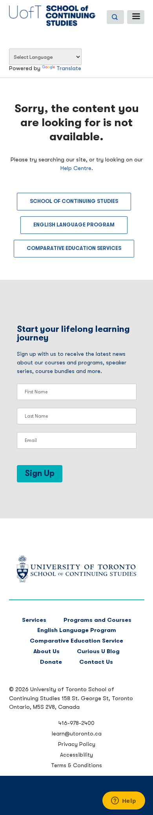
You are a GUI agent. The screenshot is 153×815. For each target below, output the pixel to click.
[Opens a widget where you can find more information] (123, 801)
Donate (51, 662)
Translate (68, 68)
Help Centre (75, 168)
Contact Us (96, 662)
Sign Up (40, 473)
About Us (46, 651)
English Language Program (74, 225)
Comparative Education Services (74, 248)
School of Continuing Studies (74, 201)
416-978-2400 (76, 723)
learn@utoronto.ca (77, 733)
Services (34, 620)
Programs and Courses (97, 620)
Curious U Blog (98, 651)
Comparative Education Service (76, 641)
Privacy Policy (76, 744)
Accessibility (76, 755)
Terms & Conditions (76, 765)
